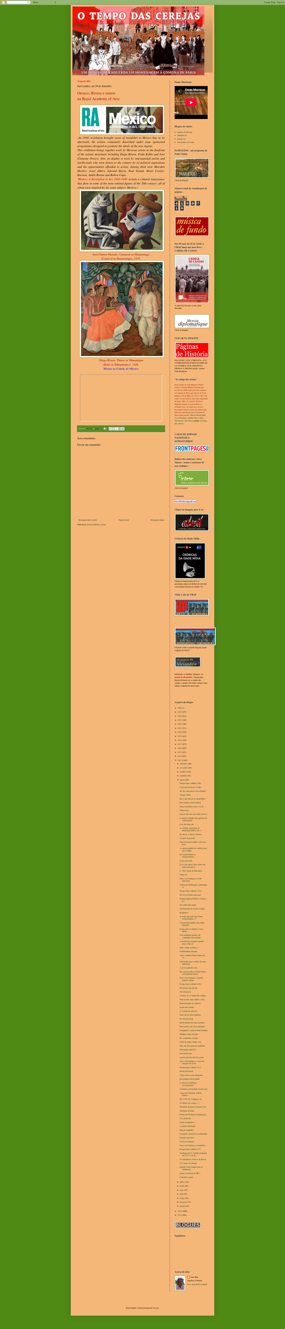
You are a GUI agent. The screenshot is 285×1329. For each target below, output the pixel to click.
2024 (180, 716)
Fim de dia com (186, 1053)
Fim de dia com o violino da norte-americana (193, 962)
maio (182, 1190)
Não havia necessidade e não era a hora (193, 843)
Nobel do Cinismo (187, 1141)
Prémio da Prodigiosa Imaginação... (193, 1114)
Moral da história (186, 1071)
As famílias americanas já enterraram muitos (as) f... (191, 829)
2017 (180, 744)
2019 (180, 736)
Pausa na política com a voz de (191, 806)
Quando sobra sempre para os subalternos (191, 1168)
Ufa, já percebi (185, 1118)
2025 (180, 711)
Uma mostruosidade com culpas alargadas (192, 923)
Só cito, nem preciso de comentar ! (193, 791)
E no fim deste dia (187, 824)
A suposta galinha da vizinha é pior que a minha (193, 849)
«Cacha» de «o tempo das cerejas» (193, 995)
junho (182, 1185)
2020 (180, 732)
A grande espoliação (187, 1126)
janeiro (183, 1206)
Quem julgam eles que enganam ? (193, 1022)
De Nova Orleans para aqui (190, 894)
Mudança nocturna (187, 1110)
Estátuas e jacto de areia (189, 1034)
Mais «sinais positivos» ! (189, 947)
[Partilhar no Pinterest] (123, 428)
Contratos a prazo (186, 1177)
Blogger (156, 1307)
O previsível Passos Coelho (190, 787)
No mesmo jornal (186, 1018)
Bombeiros (184, 912)
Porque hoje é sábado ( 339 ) (191, 890)
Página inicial (123, 519)
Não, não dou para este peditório (192, 1045)
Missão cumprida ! (187, 1130)
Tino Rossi (188, 420)
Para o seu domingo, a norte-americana (191, 879)
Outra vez (183, 874)
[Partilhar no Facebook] (119, 428)
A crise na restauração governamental (188, 1083)
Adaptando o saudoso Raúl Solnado (194, 1030)
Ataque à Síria (185, 794)
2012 (180, 1211)
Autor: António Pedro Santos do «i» (192, 956)
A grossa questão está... (189, 967)
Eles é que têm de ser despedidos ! (193, 798)
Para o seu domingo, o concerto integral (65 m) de (192, 1062)
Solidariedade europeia (188, 951)
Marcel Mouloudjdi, (198, 415)
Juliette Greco (193, 417)
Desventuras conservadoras (190, 802)
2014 (180, 756)
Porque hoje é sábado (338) (190, 984)
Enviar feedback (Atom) (96, 524)
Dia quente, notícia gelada (190, 1079)
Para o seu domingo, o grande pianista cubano (191, 978)
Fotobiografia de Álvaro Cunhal (192, 908)
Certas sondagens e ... (188, 1122)
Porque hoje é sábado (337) (190, 1067)
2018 (180, 740)
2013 (180, 760)
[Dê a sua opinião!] (113, 428)
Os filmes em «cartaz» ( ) (189, 1103)
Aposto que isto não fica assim (192, 1057)
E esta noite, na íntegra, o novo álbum (192, 930)
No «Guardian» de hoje (189, 1038)
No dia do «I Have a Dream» (191, 834)
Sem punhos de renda (185, 142)
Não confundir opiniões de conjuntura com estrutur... (191, 936)
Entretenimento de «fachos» (190, 1003)
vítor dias (194, 1277)
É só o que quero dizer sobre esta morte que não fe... (192, 865)
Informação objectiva (188, 1049)
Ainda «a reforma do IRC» (190, 1173)
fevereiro (183, 1202)
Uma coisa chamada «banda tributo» (190, 1094)
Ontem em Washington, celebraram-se (193, 885)
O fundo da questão (187, 838)
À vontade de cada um (188, 1011)
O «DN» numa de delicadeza (191, 870)
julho (182, 1182)
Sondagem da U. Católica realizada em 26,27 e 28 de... (193, 1154)
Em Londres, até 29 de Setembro (192, 1026)
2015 (180, 752)
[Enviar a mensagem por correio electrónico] (105, 428)
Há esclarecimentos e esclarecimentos (188, 855)
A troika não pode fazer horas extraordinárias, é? (191, 917)
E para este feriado (187, 1007)
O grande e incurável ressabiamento (193, 1133)
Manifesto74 (182, 135)
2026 (180, 708)
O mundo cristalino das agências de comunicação (193, 819)
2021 (180, 728)
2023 (180, 720)
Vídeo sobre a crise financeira (191, 1075)
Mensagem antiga (157, 519)
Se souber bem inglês (188, 904)
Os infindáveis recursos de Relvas (193, 1159)
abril (182, 1194)
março (182, 1198)
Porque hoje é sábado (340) (190, 783)
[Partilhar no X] (116, 428)
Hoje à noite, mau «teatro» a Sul (192, 999)
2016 (180, 748)
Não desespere (185, 991)
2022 (180, 724)
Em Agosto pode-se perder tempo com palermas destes (193, 972)
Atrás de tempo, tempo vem (190, 1041)
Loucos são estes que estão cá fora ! (193, 814)
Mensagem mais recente (87, 519)
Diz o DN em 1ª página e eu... (191, 1099)
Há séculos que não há (188, 988)
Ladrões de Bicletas (184, 132)
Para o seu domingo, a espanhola (192, 1145)
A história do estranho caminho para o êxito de (192, 942)
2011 (180, 1215)
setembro (184, 775)
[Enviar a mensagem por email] (110, 428)
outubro (183, 771)
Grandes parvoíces (187, 1137)
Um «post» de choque (188, 1163)
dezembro (184, 763)
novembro (184, 767)
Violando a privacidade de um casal (193, 1089)
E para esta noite (186, 860)
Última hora (184, 810)
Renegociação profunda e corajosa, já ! (193, 899)
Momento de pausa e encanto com (193, 1106)
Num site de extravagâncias (190, 1014)
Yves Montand (180, 417)
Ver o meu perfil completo (197, 1284)
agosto (183, 779)
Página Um (181, 138)
